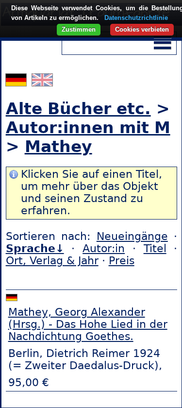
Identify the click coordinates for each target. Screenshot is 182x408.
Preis (121, 261)
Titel (155, 248)
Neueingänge (132, 236)
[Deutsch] (17, 82)
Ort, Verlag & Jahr (52, 261)
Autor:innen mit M (88, 127)
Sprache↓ (35, 248)
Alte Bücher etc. (78, 108)
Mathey (58, 146)
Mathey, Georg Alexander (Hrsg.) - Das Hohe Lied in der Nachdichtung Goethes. (87, 324)
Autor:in (104, 248)
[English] (42, 82)
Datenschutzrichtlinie (136, 17)
